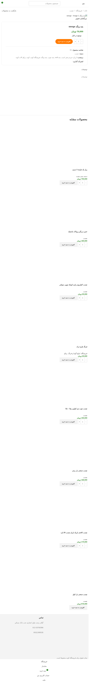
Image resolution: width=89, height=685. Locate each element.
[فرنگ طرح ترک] (44, 320)
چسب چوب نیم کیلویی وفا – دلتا (76, 409)
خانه (85, 11)
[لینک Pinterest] (68, 61)
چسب (72, 11)
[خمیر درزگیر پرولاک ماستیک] (44, 205)
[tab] (84, 69)
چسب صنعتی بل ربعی (79, 471)
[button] (69, 182)
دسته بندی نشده (81, 176)
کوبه (28, 57)
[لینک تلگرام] (63, 61)
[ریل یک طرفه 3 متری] (44, 144)
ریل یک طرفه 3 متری (79, 170)
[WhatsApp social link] (65, 61)
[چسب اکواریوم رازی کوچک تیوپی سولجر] (44, 262)
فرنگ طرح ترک (81, 347)
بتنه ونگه (44, 57)
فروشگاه (79, 11)
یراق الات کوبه (21, 57)
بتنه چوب (51, 57)
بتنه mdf (58, 57)
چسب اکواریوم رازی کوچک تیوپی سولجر (73, 285)
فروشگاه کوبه (35, 57)
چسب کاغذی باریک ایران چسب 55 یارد (74, 533)
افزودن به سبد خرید (64, 41)
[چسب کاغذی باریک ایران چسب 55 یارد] (44, 506)
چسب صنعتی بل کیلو (80, 594)
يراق (65, 353)
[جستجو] (31, 3)
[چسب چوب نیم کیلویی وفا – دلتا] (44, 382)
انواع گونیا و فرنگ (74, 353)
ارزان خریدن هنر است (69, 57)
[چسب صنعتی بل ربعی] (44, 444)
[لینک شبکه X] (71, 61)
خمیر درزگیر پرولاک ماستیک (77, 232)
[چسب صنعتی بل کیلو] (44, 568)
